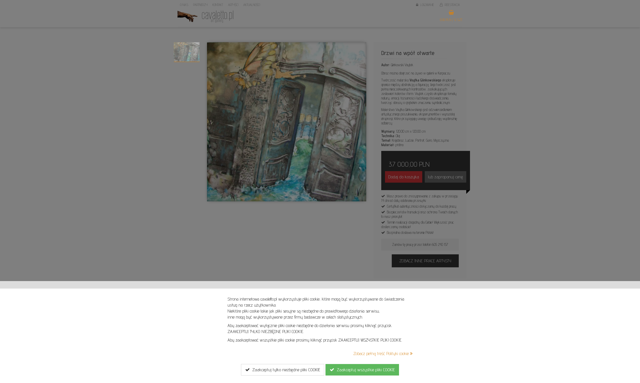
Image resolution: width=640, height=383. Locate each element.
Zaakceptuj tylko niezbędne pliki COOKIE (285, 369)
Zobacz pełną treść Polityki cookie (381, 353)
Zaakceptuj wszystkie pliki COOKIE (364, 369)
